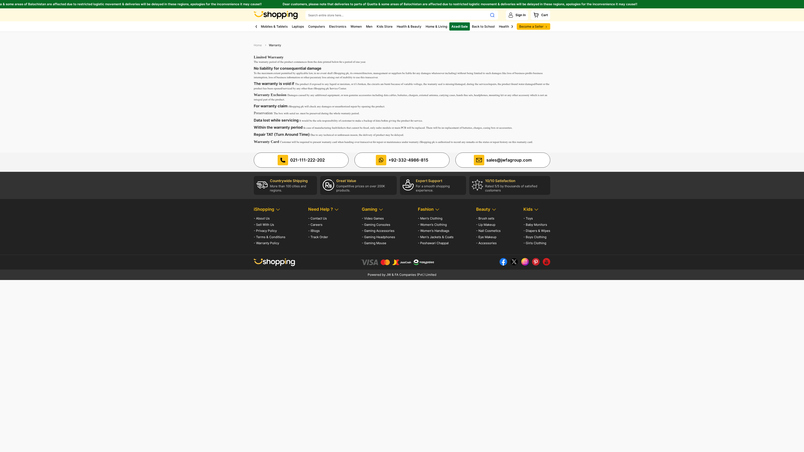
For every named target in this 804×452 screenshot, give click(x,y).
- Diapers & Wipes (536, 231)
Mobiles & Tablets (274, 26)
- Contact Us (317, 218)
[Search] (492, 15)
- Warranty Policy (266, 243)
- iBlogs (314, 231)
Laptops (298, 26)
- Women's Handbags (433, 231)
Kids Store (385, 26)
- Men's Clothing (430, 218)
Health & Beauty (409, 26)
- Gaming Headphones (378, 237)
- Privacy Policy (265, 231)
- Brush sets (485, 218)
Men (369, 26)
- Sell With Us (264, 225)
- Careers (315, 225)
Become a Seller (533, 26)
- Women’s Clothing (432, 225)
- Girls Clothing (534, 243)
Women (356, 26)
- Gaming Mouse (374, 243)
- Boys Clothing (534, 237)
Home (258, 45)
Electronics (337, 26)
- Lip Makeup (485, 225)
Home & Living (436, 26)
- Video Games (373, 218)
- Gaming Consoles (376, 225)
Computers (316, 26)
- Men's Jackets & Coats (436, 237)
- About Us (262, 218)
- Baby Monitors (535, 225)
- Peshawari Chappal (433, 243)
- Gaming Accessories (378, 231)
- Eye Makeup (486, 237)
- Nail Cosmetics (488, 231)
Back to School (483, 26)
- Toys (528, 218)
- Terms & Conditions (269, 237)
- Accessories (486, 243)
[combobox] (397, 15)
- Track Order (318, 237)
